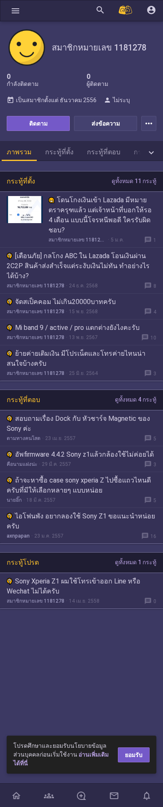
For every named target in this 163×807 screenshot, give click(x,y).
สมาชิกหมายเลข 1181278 (77, 240)
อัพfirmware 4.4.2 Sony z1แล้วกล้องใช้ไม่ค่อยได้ (84, 454)
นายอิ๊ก (14, 500)
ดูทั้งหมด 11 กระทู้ (134, 181)
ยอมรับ (134, 755)
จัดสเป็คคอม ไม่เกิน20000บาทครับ (65, 302)
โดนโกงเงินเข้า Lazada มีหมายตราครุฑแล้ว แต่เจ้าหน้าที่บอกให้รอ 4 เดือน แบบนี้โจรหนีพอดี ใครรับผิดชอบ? (100, 215)
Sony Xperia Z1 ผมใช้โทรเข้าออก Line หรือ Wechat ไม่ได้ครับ (73, 586)
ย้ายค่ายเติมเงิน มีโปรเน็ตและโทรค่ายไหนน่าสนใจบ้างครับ (76, 358)
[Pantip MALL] (126, 10)
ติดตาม (38, 123)
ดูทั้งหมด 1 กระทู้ (135, 562)
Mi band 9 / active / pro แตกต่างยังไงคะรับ (77, 328)
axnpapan (18, 536)
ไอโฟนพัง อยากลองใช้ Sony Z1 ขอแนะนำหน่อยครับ (81, 521)
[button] (15, 10)
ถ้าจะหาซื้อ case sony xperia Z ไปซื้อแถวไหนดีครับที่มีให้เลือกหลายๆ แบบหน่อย (79, 485)
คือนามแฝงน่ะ (22, 464)
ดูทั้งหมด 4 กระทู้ (135, 399)
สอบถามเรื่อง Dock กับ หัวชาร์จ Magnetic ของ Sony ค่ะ (78, 423)
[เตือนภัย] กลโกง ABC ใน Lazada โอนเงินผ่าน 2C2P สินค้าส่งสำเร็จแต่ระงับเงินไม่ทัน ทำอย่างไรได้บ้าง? (78, 266)
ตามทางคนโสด (24, 438)
